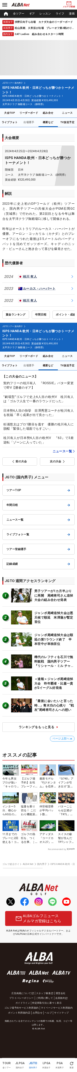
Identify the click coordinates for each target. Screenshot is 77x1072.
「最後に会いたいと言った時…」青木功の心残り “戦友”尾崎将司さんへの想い (54, 705)
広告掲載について (21, 993)
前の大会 (21, 461)
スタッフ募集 (43, 993)
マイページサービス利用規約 (57, 1007)
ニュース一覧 (62, 451)
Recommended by (57, 849)
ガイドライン (22, 1003)
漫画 (72, 13)
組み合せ (48, 112)
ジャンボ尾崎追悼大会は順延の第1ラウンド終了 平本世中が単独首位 (53, 639)
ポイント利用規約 (18, 1012)
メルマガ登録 (69, 6)
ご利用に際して (44, 998)
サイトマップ (61, 1012)
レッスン (45, 13)
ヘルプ (48, 1012)
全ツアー (18, 13)
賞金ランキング (16, 314)
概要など (48, 122)
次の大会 (55, 461)
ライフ (60, 13)
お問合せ (37, 1012)
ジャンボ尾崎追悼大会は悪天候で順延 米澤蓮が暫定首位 (53, 617)
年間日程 (41, 314)
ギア (32, 13)
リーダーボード (29, 112)
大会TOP (9, 112)
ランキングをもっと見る (36, 727)
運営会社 (61, 993)
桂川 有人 (30, 276)
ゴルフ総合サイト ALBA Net (18, 864)
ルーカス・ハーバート (39, 288)
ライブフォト (10, 122)
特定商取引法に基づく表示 (47, 1003)
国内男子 (42, 864)
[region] (38, 14)
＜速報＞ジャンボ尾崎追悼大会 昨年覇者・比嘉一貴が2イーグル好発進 (53, 683)
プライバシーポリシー (21, 998)
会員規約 (60, 998)
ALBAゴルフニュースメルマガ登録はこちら (42, 918)
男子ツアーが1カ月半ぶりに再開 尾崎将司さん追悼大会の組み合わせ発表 (53, 595)
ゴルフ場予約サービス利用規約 (21, 1007)
